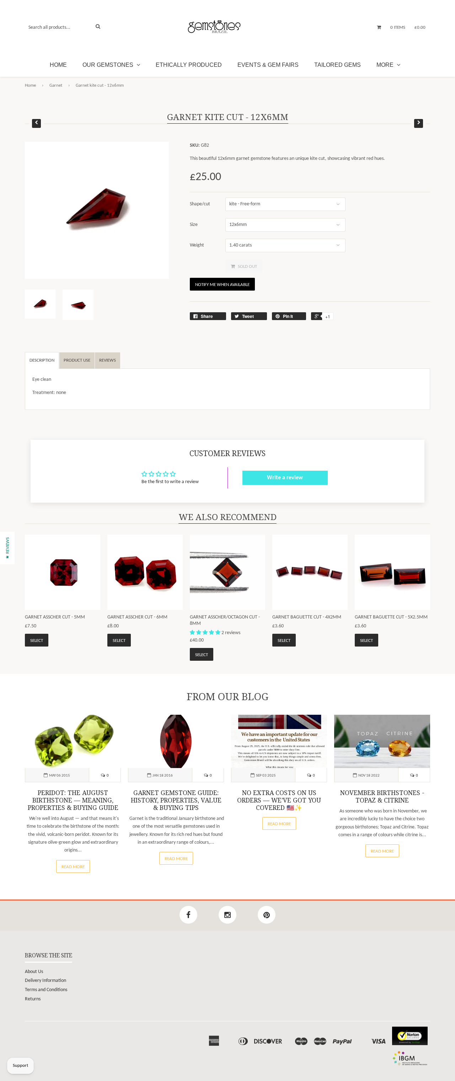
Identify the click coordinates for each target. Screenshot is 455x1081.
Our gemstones (108, 65)
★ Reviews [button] (7, 548)
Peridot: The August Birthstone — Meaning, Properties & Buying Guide (73, 800)
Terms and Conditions (46, 990)
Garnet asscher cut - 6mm (137, 617)
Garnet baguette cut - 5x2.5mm (391, 617)
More (385, 65)
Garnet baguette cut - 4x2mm (306, 617)
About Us (34, 971)
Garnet (55, 85)
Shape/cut (200, 204)
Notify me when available (222, 284)
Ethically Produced (189, 65)
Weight (197, 245)
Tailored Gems (337, 65)
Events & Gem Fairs (268, 65)
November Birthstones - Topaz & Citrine (382, 796)
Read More (73, 867)
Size (194, 224)
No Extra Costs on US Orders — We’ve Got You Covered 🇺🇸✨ (279, 800)
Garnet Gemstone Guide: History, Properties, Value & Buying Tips (176, 800)
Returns (33, 999)
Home (58, 65)
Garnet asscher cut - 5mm (55, 617)
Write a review (285, 478)
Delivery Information (45, 980)
